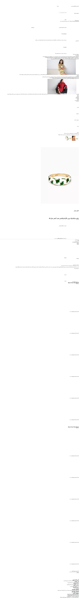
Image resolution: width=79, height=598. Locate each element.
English (58, 6)
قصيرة (78, 78)
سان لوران (68, 580)
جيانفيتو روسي (64, 57)
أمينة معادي (72, 56)
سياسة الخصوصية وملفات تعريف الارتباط (68, 590)
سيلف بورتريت (58, 77)
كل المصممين (77, 56)
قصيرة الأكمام (66, 78)
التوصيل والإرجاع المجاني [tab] (64, 265)
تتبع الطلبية (68, 584)
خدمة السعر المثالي (60, 590)
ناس (64, 77)
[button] (77, 20)
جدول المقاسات (77, 241)
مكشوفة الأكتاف (60, 78)
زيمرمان (51, 77)
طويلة (72, 78)
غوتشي (58, 57)
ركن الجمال (71, 582)
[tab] (77, 138)
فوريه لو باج (67, 57)
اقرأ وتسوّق (77, 588)
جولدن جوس (60, 57)
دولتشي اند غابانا (75, 57)
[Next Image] (72, 207)
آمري (76, 77)
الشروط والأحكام (76, 590)
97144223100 (69, 596)
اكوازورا (70, 56)
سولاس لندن (55, 77)
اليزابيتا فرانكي (71, 57)
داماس (44, 56)
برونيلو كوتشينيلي (64, 56)
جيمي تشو (53, 57)
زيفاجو (53, 77)
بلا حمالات (53, 78)
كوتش (45, 56)
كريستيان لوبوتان (48, 56)
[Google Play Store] (70, 594)
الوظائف (76, 586)
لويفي (47, 57)
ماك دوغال (66, 77)
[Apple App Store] (76, 594)
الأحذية (76, 582)
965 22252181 (70, 595)
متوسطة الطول (75, 78)
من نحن (78, 586)
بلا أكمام (63, 78)
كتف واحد (56, 78)
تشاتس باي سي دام (54, 56)
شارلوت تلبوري (59, 56)
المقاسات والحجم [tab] (72, 265)
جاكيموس (56, 57)
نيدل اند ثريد (62, 77)
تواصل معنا (77, 584)
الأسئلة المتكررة (73, 584)
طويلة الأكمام (69, 78)
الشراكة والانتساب (72, 586)
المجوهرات (68, 582)
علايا (74, 56)
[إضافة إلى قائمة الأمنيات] (67, 262)
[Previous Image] (72, 144)
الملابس (78, 582)
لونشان (46, 57)
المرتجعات (73, 592)
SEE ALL (77, 283)
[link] (61, 21)
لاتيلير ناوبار (76, 210)
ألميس (78, 77)
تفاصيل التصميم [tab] (68, 265)
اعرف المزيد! (55, 238)
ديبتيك (78, 57)
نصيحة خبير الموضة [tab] (76, 265)
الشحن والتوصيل (76, 592)
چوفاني (51, 57)
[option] (39, 243)
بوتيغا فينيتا (67, 56)
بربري (61, 56)
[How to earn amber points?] (72, 229)
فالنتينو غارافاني (71, 580)
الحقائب (74, 582)
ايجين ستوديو (74, 77)
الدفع (70, 584)
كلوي (50, 56)
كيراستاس (49, 57)
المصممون (77, 74)
